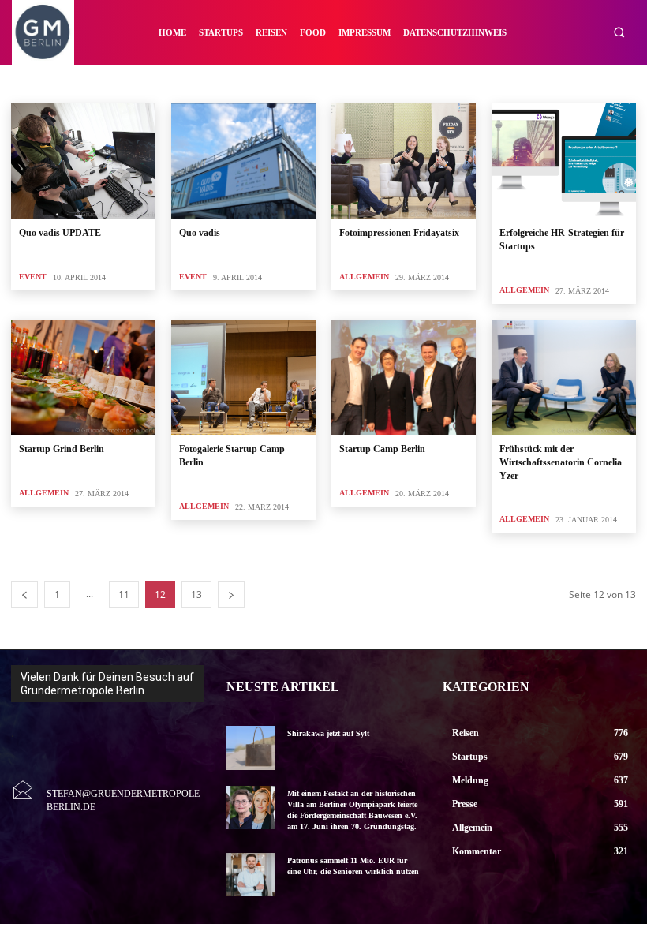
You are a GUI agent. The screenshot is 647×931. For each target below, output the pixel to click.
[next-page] (231, 594)
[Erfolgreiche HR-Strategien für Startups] (564, 161)
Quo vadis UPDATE (60, 232)
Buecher (297, 82)
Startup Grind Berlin (61, 448)
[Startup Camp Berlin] (403, 377)
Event (33, 276)
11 (123, 594)
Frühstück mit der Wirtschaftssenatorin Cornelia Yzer (560, 462)
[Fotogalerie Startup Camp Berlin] (243, 377)
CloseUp (400, 82)
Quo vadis (199, 232)
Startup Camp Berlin (382, 448)
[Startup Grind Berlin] (83, 377)
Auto (215, 82)
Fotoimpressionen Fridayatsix (399, 232)
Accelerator (39, 82)
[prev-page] (24, 594)
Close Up (349, 82)
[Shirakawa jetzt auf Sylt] (250, 747)
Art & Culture (162, 82)
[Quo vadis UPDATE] (83, 161)
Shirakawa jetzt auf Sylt (328, 733)
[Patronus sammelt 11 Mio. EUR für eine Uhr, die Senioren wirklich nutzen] (250, 874)
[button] (619, 33)
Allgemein (99, 82)
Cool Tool (453, 82)
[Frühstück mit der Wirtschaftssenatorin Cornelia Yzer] (564, 377)
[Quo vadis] (243, 161)
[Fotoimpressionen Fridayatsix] (403, 161)
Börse (252, 82)
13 (196, 594)
